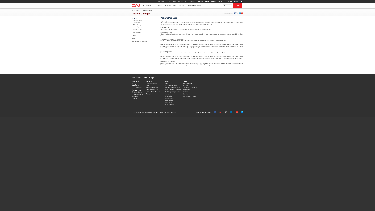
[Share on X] (237, 13)
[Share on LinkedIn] (240, 13)
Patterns (138, 10)
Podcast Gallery (169, 98)
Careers (213, 1)
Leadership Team (151, 83)
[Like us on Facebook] (215, 112)
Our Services (158, 5)
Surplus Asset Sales (152, 89)
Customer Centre (170, 5)
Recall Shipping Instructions (140, 27)
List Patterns (136, 22)
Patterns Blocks (136, 32)
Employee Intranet (137, 94)
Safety (181, 5)
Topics (134, 35)
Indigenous (186, 89)
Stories (167, 94)
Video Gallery (169, 96)
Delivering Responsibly (194, 5)
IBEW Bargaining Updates (172, 92)
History (148, 85)
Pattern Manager (137, 25)
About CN (192, 1)
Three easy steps (137, 20)
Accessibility (150, 94)
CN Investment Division (153, 92)
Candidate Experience (190, 87)
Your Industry (146, 5)
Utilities (134, 38)
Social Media (168, 102)
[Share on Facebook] (235, 13)
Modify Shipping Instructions (140, 41)
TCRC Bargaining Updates (172, 87)
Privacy (173, 112)
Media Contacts (169, 105)
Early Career (187, 94)
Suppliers (220, 1)
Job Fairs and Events (189, 96)
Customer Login (137, 92)
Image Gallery (169, 100)
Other (166, 107)
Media (207, 1)
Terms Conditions (164, 112)
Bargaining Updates (171, 85)
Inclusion (185, 85)
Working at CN (187, 83)
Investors (200, 1)
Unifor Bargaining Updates (173, 89)
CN (132, 10)
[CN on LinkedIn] (231, 112)
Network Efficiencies (152, 87)
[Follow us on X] (226, 112)
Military (185, 92)
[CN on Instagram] (220, 112)
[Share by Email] (242, 13)
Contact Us (229, 1)
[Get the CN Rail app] (242, 112)
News (166, 83)
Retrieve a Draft (137, 29)
